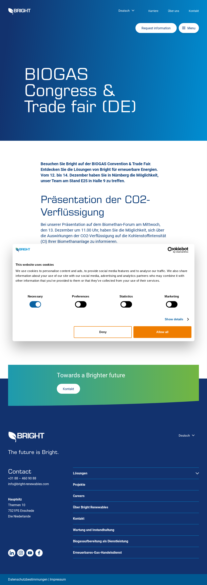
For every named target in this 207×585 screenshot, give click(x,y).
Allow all (162, 332)
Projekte (79, 485)
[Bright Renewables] (19, 11)
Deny (103, 332)
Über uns (173, 11)
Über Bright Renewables (90, 507)
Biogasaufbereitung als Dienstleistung (100, 541)
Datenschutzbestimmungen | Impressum (37, 579)
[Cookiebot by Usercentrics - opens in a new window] (173, 250)
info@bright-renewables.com (28, 484)
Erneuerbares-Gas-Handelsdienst (97, 552)
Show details (174, 319)
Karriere (153, 11)
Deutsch (124, 11)
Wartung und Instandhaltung (93, 530)
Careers (78, 496)
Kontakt (194, 11)
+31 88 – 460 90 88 (22, 478)
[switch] (81, 304)
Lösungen (80, 473)
